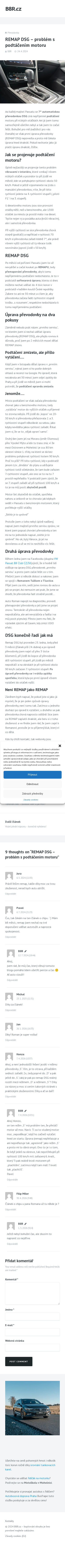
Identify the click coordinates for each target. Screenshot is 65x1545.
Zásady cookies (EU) (15, 1536)
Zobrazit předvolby (32, 793)
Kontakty (9, 1521)
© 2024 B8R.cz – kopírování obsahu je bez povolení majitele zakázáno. (27, 1528)
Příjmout (32, 774)
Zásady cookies (30, 799)
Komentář (11, 1279)
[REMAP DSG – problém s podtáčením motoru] (32, 81)
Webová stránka (14, 1340)
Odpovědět (10, 893)
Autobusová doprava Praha (21, 1496)
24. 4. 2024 (22, 51)
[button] (60, 745)
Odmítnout (32, 784)
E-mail (9, 1325)
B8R (9, 51)
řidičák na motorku (38, 1478)
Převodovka (13, 32)
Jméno (9, 1309)
